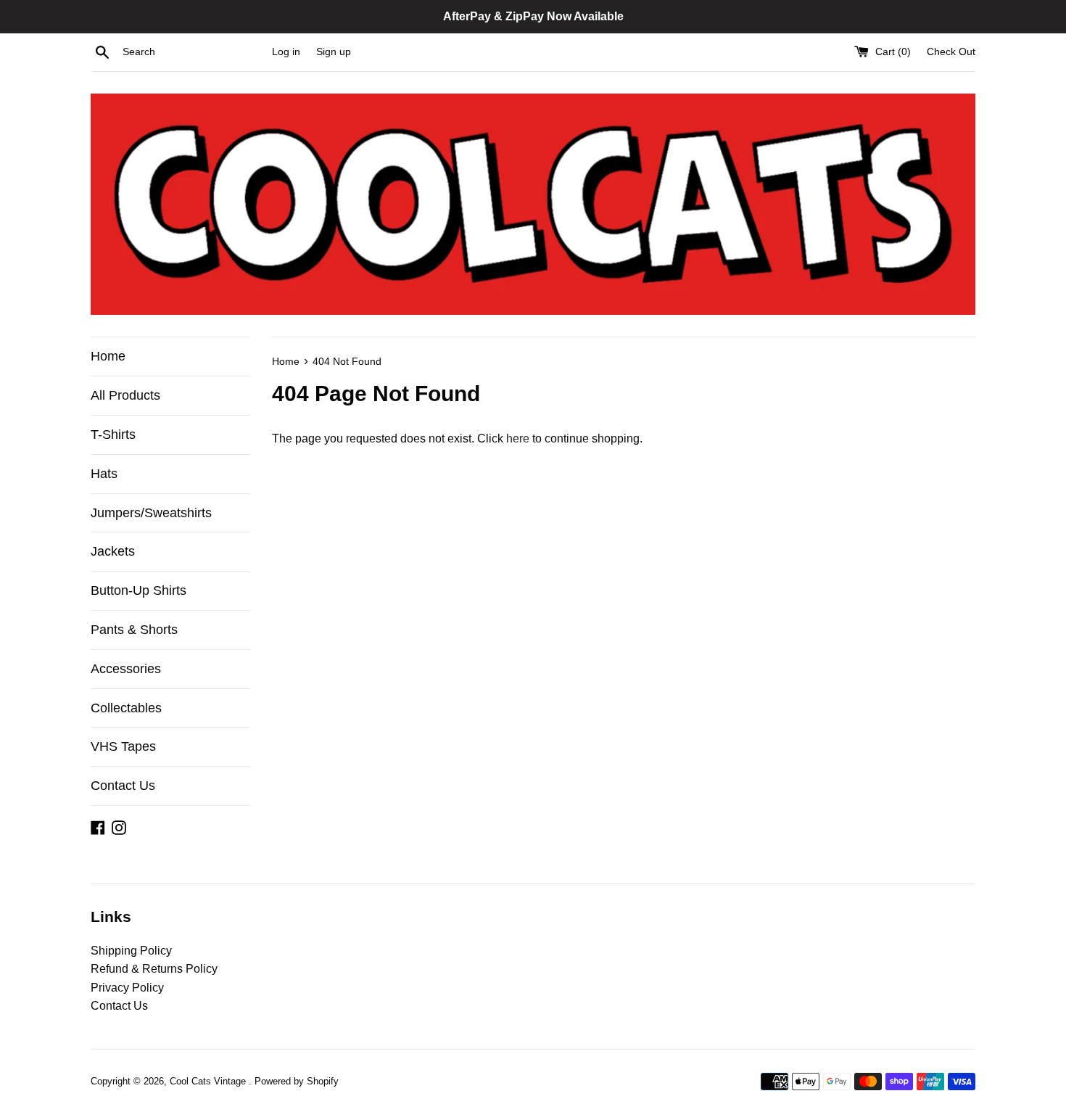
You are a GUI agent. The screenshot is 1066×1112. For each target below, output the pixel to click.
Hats (104, 473)
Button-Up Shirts (138, 590)
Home (108, 356)
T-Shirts (113, 434)
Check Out (951, 51)
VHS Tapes (123, 746)
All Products (125, 395)
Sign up (333, 51)
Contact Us (123, 785)
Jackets (113, 551)
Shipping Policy (131, 950)
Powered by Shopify (297, 1081)
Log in (286, 51)
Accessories (126, 669)
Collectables (126, 708)
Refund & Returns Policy (154, 969)
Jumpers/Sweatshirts (151, 513)
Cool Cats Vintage (209, 1081)
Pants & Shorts (134, 629)
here (517, 438)
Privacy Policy (127, 987)
